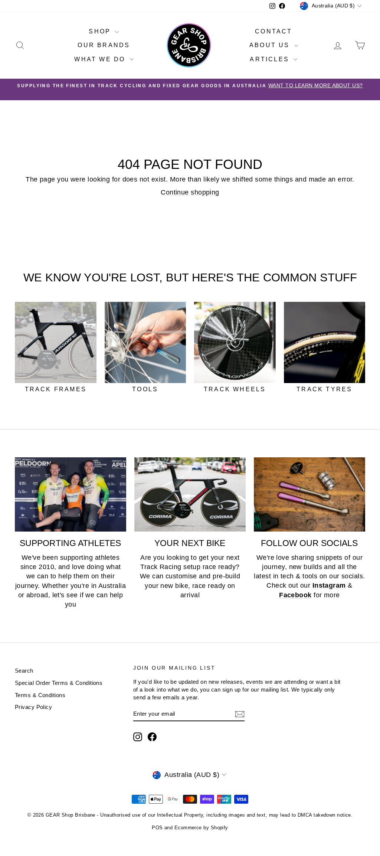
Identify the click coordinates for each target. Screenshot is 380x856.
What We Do (101, 59)
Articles (271, 59)
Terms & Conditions (40, 695)
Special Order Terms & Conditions (58, 683)
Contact (273, 31)
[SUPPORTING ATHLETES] (70, 494)
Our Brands (104, 45)
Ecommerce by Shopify (201, 827)
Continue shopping (190, 192)
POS (157, 827)
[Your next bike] (190, 494)
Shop (101, 31)
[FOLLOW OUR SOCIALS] (309, 494)
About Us (270, 45)
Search (24, 670)
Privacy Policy (33, 707)
